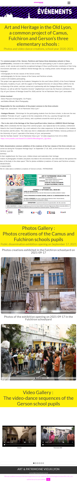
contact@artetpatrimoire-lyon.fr (38, 473)
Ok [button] (48, 479)
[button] (2, 285)
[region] (38, 285)
